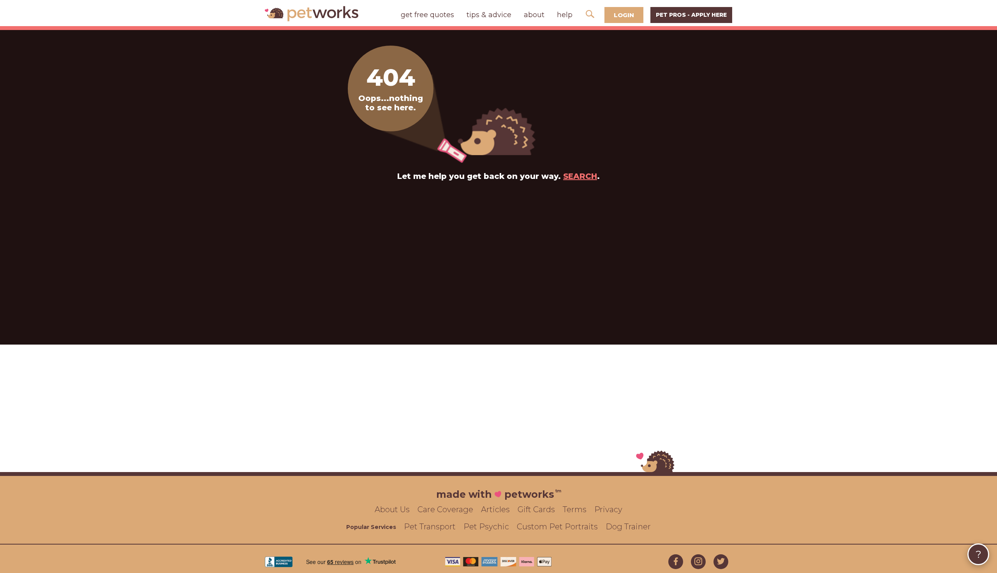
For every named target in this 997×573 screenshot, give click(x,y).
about (534, 15)
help (564, 15)
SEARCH (580, 176)
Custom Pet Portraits (557, 526)
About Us (392, 509)
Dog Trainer (628, 526)
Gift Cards (536, 509)
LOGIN (624, 15)
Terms (575, 509)
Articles (495, 509)
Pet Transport (430, 526)
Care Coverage (445, 509)
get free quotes (427, 15)
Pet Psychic (486, 526)
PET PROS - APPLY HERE (691, 14)
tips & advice (489, 15)
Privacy (608, 509)
